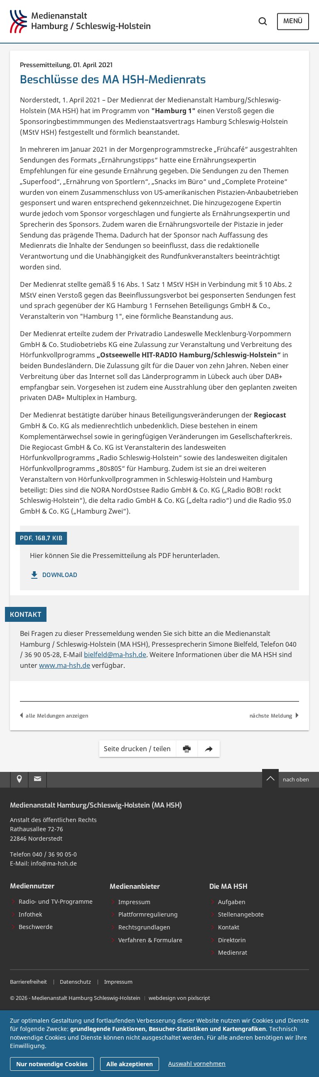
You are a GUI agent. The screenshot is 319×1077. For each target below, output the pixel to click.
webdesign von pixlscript (179, 998)
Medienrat (232, 952)
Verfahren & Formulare (150, 940)
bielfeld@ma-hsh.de (115, 654)
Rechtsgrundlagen (144, 927)
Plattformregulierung (148, 914)
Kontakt (228, 927)
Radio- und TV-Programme (56, 901)
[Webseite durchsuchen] (262, 21)
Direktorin (232, 940)
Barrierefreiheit (28, 981)
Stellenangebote (241, 914)
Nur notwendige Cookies (52, 1064)
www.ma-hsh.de (64, 665)
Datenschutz (75, 981)
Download (60, 575)
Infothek (30, 914)
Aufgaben (231, 902)
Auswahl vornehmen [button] (197, 1063)
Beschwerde (36, 927)
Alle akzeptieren (129, 1064)
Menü (292, 21)
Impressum (134, 902)
